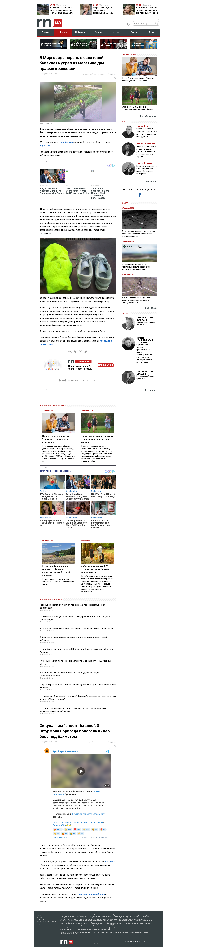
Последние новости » (51, 599)
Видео (134, 32)
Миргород (91, 380)
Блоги (151, 32)
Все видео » (151, 308)
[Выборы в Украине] (143, 49)
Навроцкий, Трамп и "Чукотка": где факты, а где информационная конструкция (72, 606)
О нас (39, 915)
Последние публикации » (53, 405)
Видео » (126, 203)
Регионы (99, 32)
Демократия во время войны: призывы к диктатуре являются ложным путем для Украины (146, 151)
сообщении (67, 142)
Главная (45, 32)
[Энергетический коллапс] (53, 49)
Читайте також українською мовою (91, 74)
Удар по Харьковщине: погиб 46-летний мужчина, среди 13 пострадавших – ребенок (78, 686)
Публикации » (129, 55)
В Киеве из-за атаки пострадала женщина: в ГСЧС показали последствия (76, 628)
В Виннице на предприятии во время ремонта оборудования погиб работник (73, 639)
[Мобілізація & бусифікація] (83, 49)
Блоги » (125, 122)
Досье (116, 32)
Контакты (41, 918)
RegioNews (45, 145)
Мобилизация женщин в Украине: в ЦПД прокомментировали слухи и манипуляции (75, 618)
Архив (39, 924)
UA (156, 20)
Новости (63, 32)
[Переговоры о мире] (113, 49)
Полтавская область (75, 380)
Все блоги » (151, 181)
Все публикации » (148, 116)
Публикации (80, 32)
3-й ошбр (110, 861)
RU (159, 20)
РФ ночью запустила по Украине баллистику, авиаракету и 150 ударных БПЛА (75, 662)
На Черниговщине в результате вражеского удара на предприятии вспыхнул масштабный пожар (73, 709)
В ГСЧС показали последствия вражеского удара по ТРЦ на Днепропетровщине (69, 674)
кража (62, 380)
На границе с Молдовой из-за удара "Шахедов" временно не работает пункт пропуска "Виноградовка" (78, 697)
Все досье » (151, 390)
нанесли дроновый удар (92, 894)
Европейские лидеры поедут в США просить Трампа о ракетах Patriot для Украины (76, 650)
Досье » (125, 313)
